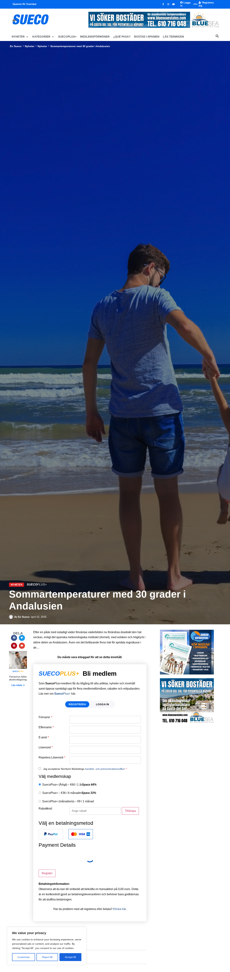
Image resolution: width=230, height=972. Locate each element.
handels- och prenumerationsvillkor (105, 768)
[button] (20, 36)
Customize (24, 957)
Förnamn (45, 717)
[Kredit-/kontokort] (80, 834)
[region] (46, 946)
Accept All (70, 957)
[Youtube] (173, 4)
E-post (44, 737)
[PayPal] (51, 834)
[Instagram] (168, 4)
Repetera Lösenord (52, 757)
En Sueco (16, 46)
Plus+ (62, 693)
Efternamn (46, 727)
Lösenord (46, 747)
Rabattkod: (45, 808)
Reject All (47, 957)
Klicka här (119, 909)
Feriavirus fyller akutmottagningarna (20, 678)
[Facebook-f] (163, 4)
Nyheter (29, 46)
